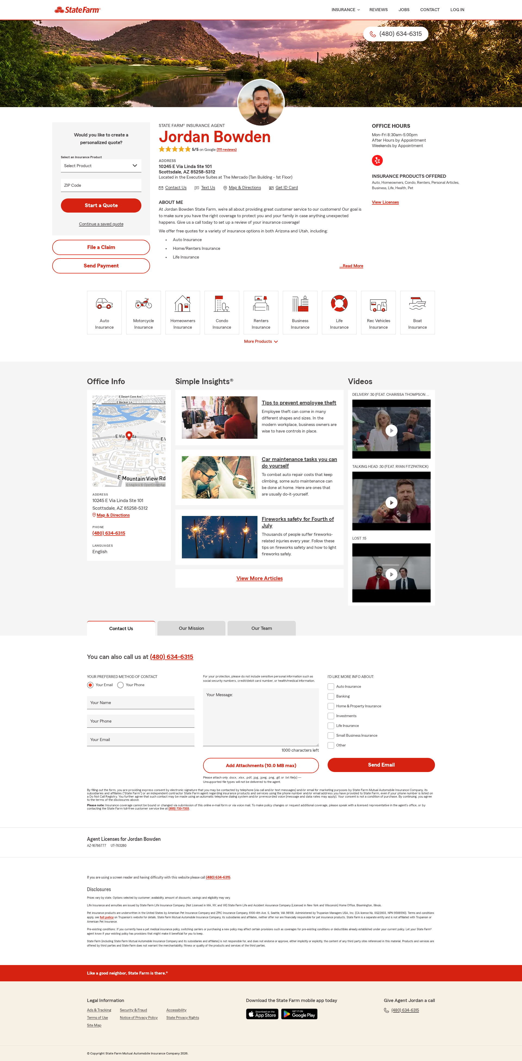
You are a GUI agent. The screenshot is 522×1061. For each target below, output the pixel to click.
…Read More (351, 266)
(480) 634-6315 (108, 533)
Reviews (378, 10)
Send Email (381, 765)
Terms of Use (97, 1018)
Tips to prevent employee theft (299, 403)
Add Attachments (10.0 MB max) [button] (261, 765)
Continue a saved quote (101, 224)
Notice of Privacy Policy (139, 1018)
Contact (430, 10)
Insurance (343, 10)
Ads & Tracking (99, 1010)
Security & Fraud (133, 1010)
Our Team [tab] (261, 628)
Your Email (104, 685)
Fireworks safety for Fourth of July (298, 522)
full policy (107, 917)
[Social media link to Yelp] (377, 160)
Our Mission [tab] (191, 628)
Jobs (404, 10)
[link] (77, 9)
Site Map (94, 1025)
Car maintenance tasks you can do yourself (299, 463)
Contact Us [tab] (121, 628)
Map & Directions (113, 515)
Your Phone (135, 685)
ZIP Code (72, 185)
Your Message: (219, 695)
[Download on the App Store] (262, 1014)
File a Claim (101, 247)
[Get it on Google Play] (299, 1014)
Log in (457, 10)
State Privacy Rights (182, 1018)
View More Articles (260, 578)
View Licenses (385, 202)
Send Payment (101, 266)
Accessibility (176, 1010)
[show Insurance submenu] (357, 10)
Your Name (100, 703)
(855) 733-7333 (179, 808)
